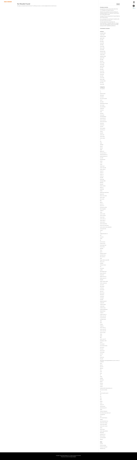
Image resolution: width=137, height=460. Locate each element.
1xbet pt (101, 131)
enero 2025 (102, 49)
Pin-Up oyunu (102, 350)
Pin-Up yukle (102, 352)
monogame (102, 297)
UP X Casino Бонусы (103, 417)
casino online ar (102, 220)
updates (101, 419)
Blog (101, 200)
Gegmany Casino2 (103, 253)
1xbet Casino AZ (103, 118)
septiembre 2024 (103, 56)
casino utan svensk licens (104, 225)
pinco (101, 355)
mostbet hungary (103, 304)
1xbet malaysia (102, 128)
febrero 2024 (102, 62)
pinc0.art (101, 353)
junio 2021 (102, 82)
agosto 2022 (102, 72)
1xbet (101, 111)
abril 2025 (101, 44)
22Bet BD (101, 144)
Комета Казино (102, 435)
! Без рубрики (102, 88)
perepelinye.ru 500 (103, 340)
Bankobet (101, 182)
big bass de (102, 194)
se (100, 391)
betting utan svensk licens (104, 192)
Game (101, 250)
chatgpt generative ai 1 (104, 233)
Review (101, 381)
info (100, 266)
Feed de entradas (103, 445)
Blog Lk (101, 202)
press (101, 373)
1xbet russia (102, 134)
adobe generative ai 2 (103, 156)
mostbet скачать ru (103, 314)
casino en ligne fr (103, 215)
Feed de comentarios (103, 446)
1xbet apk (101, 113)
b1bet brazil (102, 179)
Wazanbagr (102, 432)
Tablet (101, 409)
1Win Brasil (102, 95)
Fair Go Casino (102, 241)
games (101, 251)
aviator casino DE (103, 167)
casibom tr (102, 210)
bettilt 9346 (102, 189)
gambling (101, 248)
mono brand (102, 289)
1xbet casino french (103, 121)
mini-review (102, 284)
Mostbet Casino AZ (103, 301)
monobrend (102, 296)
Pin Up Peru (102, 347)
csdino (101, 238)
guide (101, 258)
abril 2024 (101, 61)
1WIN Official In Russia (104, 103)
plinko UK (101, 366)
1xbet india (102, 123)
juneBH (101, 269)
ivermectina (102, 268)
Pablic (101, 334)
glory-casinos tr (102, 256)
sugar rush (102, 404)
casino (101, 212)
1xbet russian (102, 136)
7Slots (101, 149)
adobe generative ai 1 (103, 154)
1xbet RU (101, 133)
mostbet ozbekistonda (103, 309)
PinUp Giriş (102, 357)
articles (101, 161)
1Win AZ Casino (102, 93)
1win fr (101, 100)
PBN (101, 337)
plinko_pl (101, 368)
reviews (101, 386)
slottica (101, 401)
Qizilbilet (101, 378)
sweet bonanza (102, 406)
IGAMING (101, 263)
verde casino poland (103, 424)
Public (101, 376)
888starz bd (102, 151)
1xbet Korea (102, 124)
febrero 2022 (102, 79)
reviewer (101, 384)
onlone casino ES (103, 329)
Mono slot (101, 291)
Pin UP (101, 342)
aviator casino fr (102, 169)
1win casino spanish (103, 98)
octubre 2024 (102, 54)
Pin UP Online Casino (103, 345)
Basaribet (101, 184)
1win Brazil (102, 96)
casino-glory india (103, 228)
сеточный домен (103, 437)
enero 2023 (102, 71)
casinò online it (102, 222)
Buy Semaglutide (103, 208)
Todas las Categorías (103, 411)
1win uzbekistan (102, 106)
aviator (101, 164)
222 (100, 141)
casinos (101, 230)
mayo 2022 (102, 74)
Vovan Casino (102, 429)
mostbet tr (101, 312)
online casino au (103, 327)
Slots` (101, 399)
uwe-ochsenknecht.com (104, 421)
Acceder (101, 443)
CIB (100, 235)
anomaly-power (102, 159)
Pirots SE (101, 358)
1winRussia (102, 108)
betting (101, 190)
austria (101, 162)
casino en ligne (102, 213)
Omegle (101, 324)
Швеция (101, 439)
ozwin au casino (102, 332)
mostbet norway (102, 307)
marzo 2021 (102, 84)
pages (101, 335)
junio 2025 (102, 41)
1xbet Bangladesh (103, 116)
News (101, 322)
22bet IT (101, 146)
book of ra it (102, 205)
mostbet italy (102, 306)
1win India (101, 101)
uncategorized (102, 414)
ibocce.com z (102, 261)
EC (100, 240)
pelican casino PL (103, 339)
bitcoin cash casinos (103, 195)
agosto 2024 (102, 57)
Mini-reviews (102, 286)
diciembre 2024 (102, 51)
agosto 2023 (102, 66)
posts (101, 371)
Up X (101, 416)
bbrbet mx (101, 187)
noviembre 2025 (103, 33)
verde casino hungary (103, 422)
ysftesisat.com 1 (102, 434)
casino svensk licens (103, 223)
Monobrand (102, 294)
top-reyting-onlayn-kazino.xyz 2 (105, 412)
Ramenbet (102, 379)
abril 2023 (101, 69)
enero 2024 (102, 64)
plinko (101, 363)
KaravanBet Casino (103, 271)
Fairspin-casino (102, 243)
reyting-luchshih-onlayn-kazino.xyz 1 (106, 388)
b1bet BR (101, 177)
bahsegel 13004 (102, 180)
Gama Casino (102, 246)
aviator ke (101, 172)
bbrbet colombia (102, 185)
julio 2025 (101, 39)
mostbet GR (102, 302)
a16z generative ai (103, 152)
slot (100, 394)
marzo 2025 (102, 46)
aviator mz (102, 174)
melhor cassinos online (104, 281)
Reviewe (101, 383)
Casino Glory (102, 217)
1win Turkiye (102, 105)
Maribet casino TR (103, 276)
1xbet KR (101, 126)
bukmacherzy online (103, 207)
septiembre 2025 (103, 36)
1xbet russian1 (102, 138)
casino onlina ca (102, 218)
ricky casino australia (103, 389)
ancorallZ (101, 157)
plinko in (101, 365)
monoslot (101, 299)
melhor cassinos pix (103, 283)
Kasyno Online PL (103, 273)
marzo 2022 (102, 77)
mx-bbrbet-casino (103, 319)
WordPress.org (102, 448)
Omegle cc (102, 325)
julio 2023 (101, 67)
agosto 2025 (102, 38)
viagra (101, 427)
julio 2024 (101, 59)
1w (100, 91)
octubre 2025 (102, 34)
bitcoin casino (102, 197)
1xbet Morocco (102, 129)
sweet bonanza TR (103, 407)
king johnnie (102, 274)
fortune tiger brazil (103, 245)
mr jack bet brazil (103, 317)
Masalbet (101, 279)
